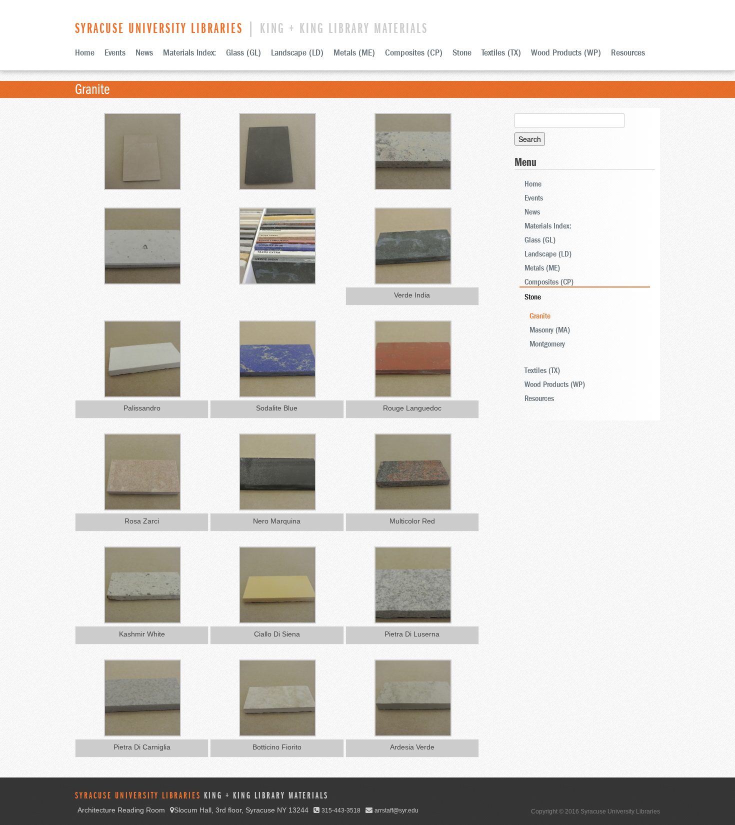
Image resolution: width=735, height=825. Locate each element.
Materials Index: (189, 53)
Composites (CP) (413, 53)
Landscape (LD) (297, 53)
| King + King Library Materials (251, 28)
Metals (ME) (354, 53)
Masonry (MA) (550, 330)
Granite (540, 316)
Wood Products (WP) (566, 53)
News (144, 53)
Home (84, 53)
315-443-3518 (341, 810)
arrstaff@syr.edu (396, 810)
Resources (628, 53)
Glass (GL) (243, 53)
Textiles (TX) (501, 53)
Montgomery (547, 344)
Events (115, 53)
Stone (462, 53)
